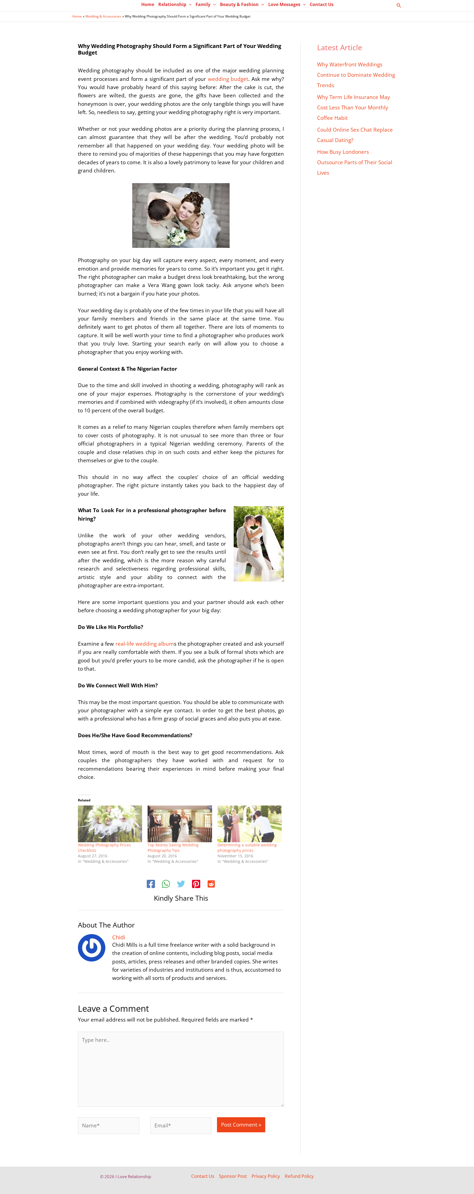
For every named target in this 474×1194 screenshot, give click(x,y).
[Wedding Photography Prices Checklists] (110, 824)
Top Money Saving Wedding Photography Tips (173, 847)
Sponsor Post (233, 1176)
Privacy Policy (266, 1176)
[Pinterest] (196, 885)
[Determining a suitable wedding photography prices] (250, 824)
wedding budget (228, 79)
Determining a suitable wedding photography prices (247, 847)
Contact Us (202, 1176)
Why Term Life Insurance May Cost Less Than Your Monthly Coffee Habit (353, 107)
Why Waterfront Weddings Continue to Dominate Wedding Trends (356, 75)
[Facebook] (151, 885)
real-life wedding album (144, 643)
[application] (189, 4)
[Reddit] (211, 885)
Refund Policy (299, 1176)
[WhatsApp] (166, 885)
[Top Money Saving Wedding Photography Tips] (180, 824)
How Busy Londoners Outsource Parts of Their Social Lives (354, 162)
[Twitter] (181, 885)
